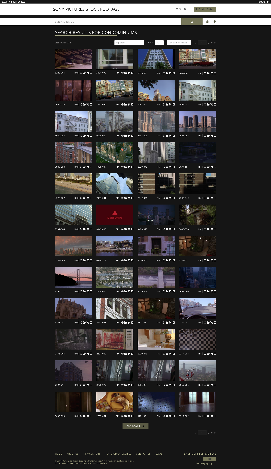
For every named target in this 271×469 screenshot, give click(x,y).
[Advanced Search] (207, 21)
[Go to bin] (186, 9)
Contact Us (143, 453)
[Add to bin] (84, 73)
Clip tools (120, 42)
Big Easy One (211, 463)
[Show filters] (214, 21)
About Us (72, 453)
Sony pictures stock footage (86, 9)
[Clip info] (81, 73)
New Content (91, 453)
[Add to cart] (87, 73)
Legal (159, 453)
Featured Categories (118, 453)
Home (58, 453)
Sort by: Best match (178, 42)
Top (209, 458)
